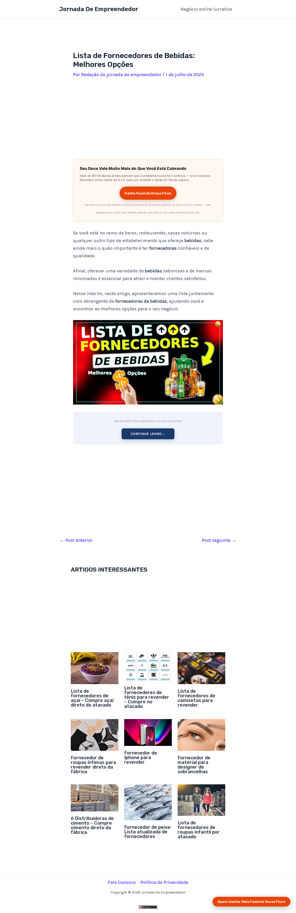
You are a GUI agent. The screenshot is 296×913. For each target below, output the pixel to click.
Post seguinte (219, 540)
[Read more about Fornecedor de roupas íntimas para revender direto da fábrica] (94, 734)
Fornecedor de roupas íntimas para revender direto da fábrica (93, 764)
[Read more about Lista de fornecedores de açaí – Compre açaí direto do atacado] (94, 667)
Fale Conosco (122, 882)
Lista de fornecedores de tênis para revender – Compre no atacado (146, 697)
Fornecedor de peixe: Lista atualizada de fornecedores (147, 831)
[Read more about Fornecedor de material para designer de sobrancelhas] (201, 734)
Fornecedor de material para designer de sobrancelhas (194, 764)
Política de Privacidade (164, 882)
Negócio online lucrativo (206, 9)
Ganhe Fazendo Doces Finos (148, 193)
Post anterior (76, 540)
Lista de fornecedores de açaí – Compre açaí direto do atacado (92, 698)
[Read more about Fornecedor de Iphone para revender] (148, 732)
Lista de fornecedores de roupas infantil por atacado (199, 829)
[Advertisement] (148, 119)
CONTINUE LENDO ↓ (148, 434)
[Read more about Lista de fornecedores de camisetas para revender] (201, 667)
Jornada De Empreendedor (98, 9)
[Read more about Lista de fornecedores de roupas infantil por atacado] (201, 799)
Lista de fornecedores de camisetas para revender (196, 698)
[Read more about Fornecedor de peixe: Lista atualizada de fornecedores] (148, 801)
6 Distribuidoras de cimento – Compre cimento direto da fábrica (92, 825)
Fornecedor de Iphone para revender (140, 757)
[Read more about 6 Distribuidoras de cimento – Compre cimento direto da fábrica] (94, 797)
